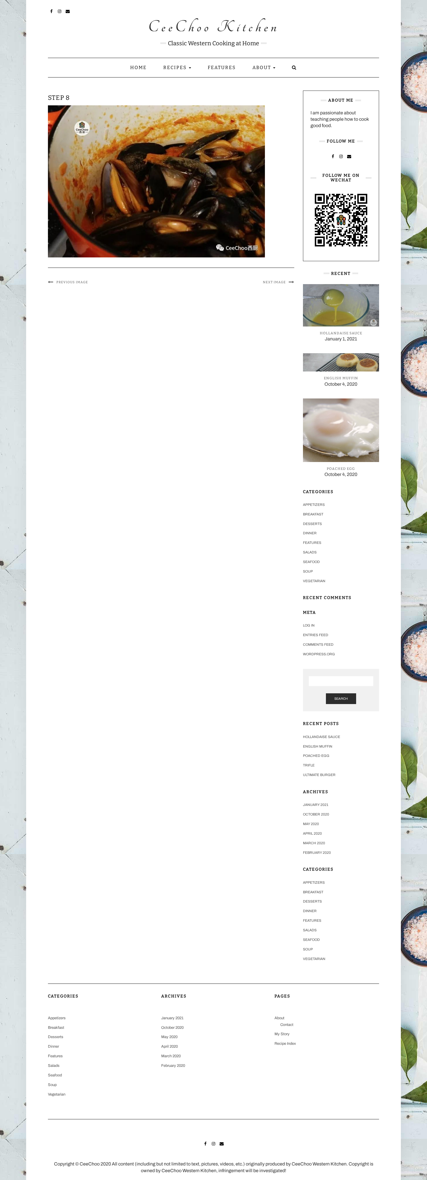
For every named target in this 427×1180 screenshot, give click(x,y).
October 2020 (316, 814)
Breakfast (313, 514)
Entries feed (315, 635)
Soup (308, 571)
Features (222, 67)
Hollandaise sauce (321, 737)
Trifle (309, 765)
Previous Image (72, 282)
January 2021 (315, 805)
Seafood (311, 562)
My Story (282, 1034)
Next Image (274, 282)
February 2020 (317, 853)
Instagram (59, 10)
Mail (67, 10)
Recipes (175, 67)
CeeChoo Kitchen (213, 27)
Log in (309, 625)
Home (138, 67)
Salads (310, 552)
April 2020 (312, 833)
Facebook (51, 10)
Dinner (310, 533)
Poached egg (316, 756)
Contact (286, 1025)
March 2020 (314, 843)
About (262, 67)
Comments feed (318, 645)
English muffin (317, 746)
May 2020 (311, 824)
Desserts (312, 524)
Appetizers (314, 505)
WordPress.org (319, 654)
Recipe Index (285, 1044)
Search (341, 698)
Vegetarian (314, 581)
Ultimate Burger (319, 775)
